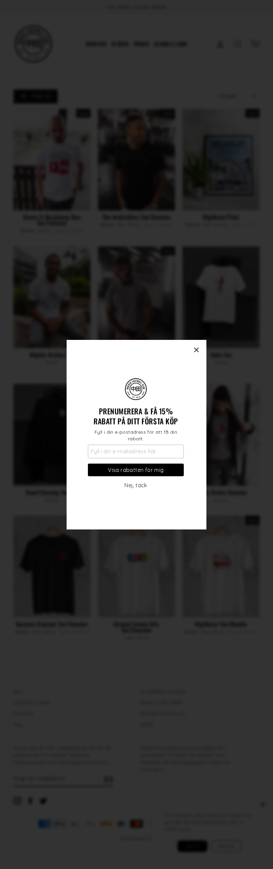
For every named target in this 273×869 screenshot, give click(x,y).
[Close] (196, 350)
